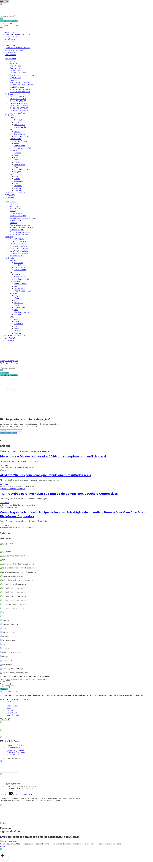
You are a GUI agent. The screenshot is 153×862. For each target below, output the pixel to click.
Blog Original (10, 39)
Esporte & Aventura (18, 73)
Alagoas (17, 153)
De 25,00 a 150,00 (17, 96)
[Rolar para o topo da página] (0, 817)
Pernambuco (19, 165)
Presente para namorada (20, 89)
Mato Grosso (19, 146)
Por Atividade (10, 59)
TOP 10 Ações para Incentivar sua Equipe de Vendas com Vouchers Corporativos (59, 493)
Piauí (16, 167)
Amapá (17, 179)
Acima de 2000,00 (17, 113)
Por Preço (9, 94)
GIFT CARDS (10, 195)
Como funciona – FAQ (14, 37)
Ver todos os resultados (9, 21)
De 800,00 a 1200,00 (19, 106)
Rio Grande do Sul (21, 136)
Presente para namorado (20, 92)
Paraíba (17, 162)
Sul (11, 129)
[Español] (4, 1)
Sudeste (13, 118)
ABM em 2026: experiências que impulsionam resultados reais (45, 475)
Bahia (16, 155)
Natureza (13, 80)
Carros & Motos (16, 68)
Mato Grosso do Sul (22, 148)
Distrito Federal (20, 141)
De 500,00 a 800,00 (18, 103)
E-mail (3, 687)
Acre (16, 176)
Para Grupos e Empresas (20, 82)
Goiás (16, 143)
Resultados (5, 373)
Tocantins (18, 190)
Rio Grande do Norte (23, 169)
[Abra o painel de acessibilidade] (1, 848)
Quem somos (10, 32)
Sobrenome (5, 684)
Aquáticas (14, 63)
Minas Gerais (19, 125)
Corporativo (9, 197)
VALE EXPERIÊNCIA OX (15, 193)
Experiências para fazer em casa (23, 75)
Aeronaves (14, 61)
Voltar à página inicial (8, 433)
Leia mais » (4, 465)
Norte (12, 174)
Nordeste (13, 150)
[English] (1, 1)
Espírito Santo (20, 127)
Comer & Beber (16, 70)
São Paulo (18, 120)
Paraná (17, 132)
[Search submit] (1, 18)
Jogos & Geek (15, 78)
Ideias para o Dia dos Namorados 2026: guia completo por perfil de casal (53, 456)
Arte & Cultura (15, 66)
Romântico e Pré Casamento (22, 85)
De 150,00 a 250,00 (18, 99)
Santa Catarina (20, 134)
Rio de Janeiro (20, 122)
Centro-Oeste (15, 139)
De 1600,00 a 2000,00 (19, 110)
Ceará (16, 157)
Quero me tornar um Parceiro (17, 34)
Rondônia (18, 186)
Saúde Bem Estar (17, 87)
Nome (3, 682)
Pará (16, 183)
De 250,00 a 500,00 (18, 101)
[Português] (7, 1)
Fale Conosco (10, 41)
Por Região (9, 115)
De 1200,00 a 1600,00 (19, 108)
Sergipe (17, 172)
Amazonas (18, 181)
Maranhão (18, 160)
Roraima (17, 188)
